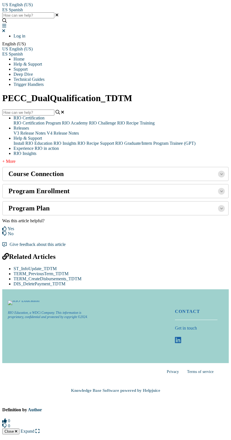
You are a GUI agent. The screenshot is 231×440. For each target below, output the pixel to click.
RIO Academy (75, 123)
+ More (8, 161)
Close (10, 431)
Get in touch (186, 328)
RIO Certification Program (37, 123)
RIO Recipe (88, 143)
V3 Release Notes (30, 133)
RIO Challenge (102, 123)
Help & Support (28, 64)
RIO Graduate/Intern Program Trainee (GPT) (155, 143)
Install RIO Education (33, 143)
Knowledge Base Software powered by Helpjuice (115, 390)
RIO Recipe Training (136, 123)
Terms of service (200, 372)
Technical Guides (29, 79)
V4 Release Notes (63, 133)
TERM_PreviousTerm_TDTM (41, 273)
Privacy (173, 372)
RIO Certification (29, 117)
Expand (28, 431)
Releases (21, 128)
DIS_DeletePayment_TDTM (39, 283)
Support (21, 69)
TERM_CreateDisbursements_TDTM (47, 278)
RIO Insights (65, 143)
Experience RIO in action (36, 148)
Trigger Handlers (29, 84)
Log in (19, 36)
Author (35, 409)
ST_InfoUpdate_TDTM (35, 268)
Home (19, 59)
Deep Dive (23, 74)
